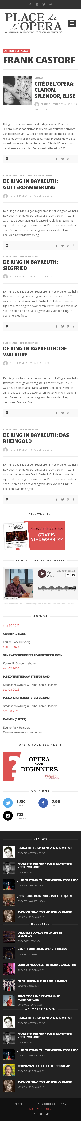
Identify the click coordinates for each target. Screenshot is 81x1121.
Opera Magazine (10, 604)
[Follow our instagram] (8, 816)
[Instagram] (37, 4)
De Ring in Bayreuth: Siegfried (30, 264)
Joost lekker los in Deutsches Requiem (45, 896)
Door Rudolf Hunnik (29, 941)
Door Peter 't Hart (27, 954)
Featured (26, 175)
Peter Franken (19, 195)
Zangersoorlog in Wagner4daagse (43, 949)
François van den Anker (56, 104)
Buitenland (10, 175)
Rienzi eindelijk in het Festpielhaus (42, 980)
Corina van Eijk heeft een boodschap (44, 1066)
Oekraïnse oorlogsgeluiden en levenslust (40, 934)
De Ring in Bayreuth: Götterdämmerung (30, 184)
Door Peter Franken (28, 985)
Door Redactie (25, 872)
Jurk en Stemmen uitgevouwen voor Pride (48, 880)
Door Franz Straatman (30, 1004)
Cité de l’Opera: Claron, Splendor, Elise (54, 89)
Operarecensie (43, 175)
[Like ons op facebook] (43, 803)
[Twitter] (44, 4)
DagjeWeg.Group (40, 1109)
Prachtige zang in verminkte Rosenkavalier (39, 997)
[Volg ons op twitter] (8, 803)
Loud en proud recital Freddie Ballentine (47, 965)
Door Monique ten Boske (31, 853)
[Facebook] (30, 4)
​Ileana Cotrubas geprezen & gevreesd (44, 848)
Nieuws (38, 78)
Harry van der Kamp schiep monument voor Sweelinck (45, 865)
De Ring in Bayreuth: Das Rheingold (36, 438)
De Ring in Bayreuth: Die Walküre (35, 351)
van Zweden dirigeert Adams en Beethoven (32, 655)
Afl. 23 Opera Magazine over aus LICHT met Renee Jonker (46, 604)
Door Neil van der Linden (31, 885)
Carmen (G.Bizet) (14, 633)
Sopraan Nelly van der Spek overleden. (45, 911)
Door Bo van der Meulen (31, 916)
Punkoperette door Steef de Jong (26, 676)
